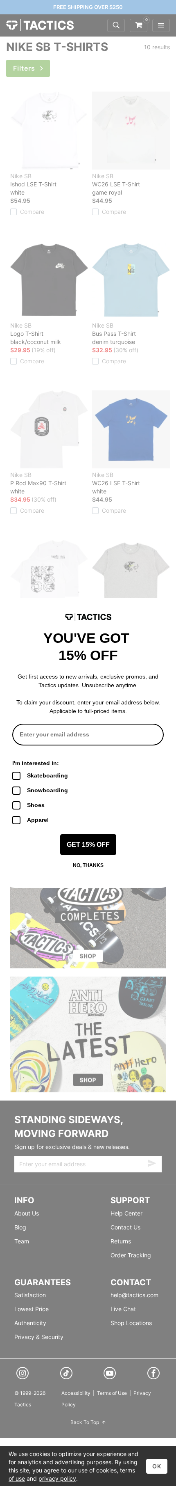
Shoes (36, 805)
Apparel (38, 819)
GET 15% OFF (88, 844)
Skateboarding (47, 775)
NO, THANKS (88, 865)
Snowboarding (47, 790)
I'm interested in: (35, 763)
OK (156, 1466)
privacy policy (57, 1478)
